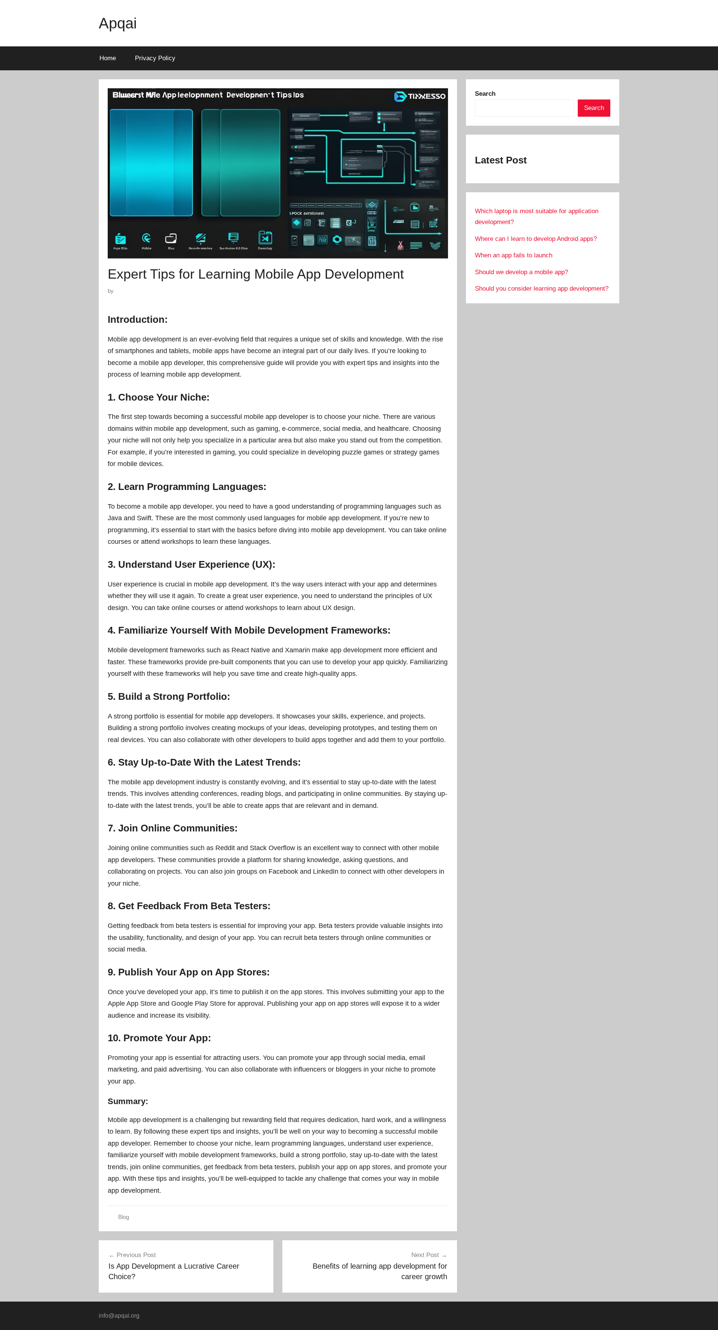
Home (107, 58)
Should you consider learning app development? (541, 288)
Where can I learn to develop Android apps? (536, 238)
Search (594, 107)
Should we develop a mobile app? (521, 272)
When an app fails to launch (513, 255)
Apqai (118, 23)
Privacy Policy (155, 58)
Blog (123, 1217)
